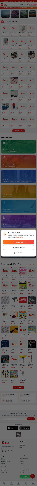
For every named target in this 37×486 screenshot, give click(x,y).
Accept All (19, 242)
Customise (19, 253)
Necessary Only (19, 247)
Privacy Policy (19, 237)
